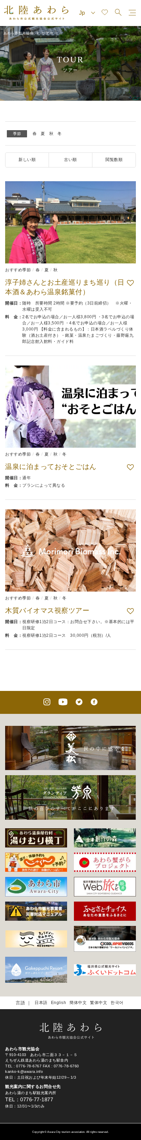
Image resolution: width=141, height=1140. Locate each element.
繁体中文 (98, 1002)
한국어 (117, 1002)
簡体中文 (78, 1002)
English (58, 1002)
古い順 (70, 159)
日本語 (41, 1002)
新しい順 (27, 159)
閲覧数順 (114, 159)
